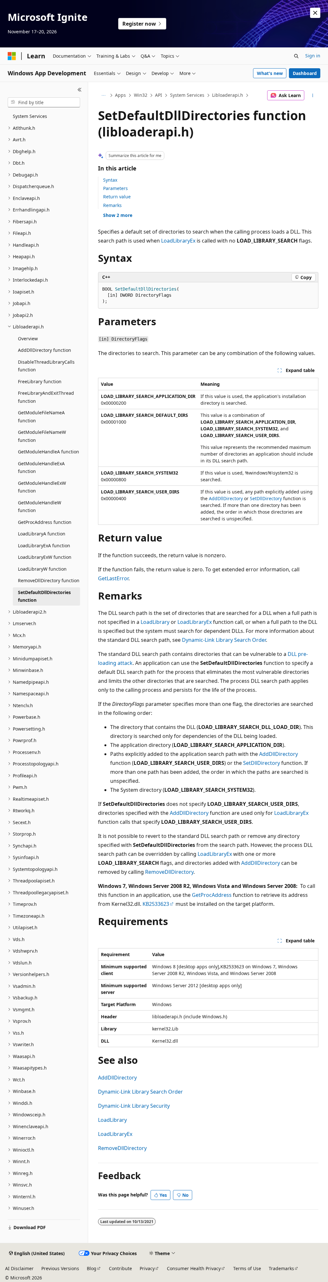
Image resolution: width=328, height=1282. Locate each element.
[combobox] (44, 102)
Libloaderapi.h (227, 95)
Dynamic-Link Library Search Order (224, 639)
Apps (120, 95)
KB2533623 (156, 903)
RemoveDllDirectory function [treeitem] (48, 580)
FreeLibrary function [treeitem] (40, 381)
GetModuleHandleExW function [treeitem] (42, 487)
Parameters (115, 188)
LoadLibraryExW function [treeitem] (44, 557)
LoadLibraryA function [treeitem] (41, 534)
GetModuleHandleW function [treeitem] (39, 507)
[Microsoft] (12, 56)
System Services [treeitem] (30, 116)
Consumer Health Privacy (194, 1268)
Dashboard (305, 73)
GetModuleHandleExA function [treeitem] (41, 467)
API (158, 95)
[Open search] (296, 56)
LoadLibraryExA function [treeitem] (44, 545)
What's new (270, 73)
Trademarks (281, 1268)
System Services (187, 95)
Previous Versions (60, 1268)
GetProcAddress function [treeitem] (44, 522)
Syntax (110, 180)
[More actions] (312, 95)
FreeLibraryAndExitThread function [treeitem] (46, 397)
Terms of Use (247, 1268)
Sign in (312, 56)
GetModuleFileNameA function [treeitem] (41, 416)
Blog (91, 1268)
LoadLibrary (155, 621)
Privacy (147, 1268)
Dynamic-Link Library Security (134, 1105)
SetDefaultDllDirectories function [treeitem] (44, 596)
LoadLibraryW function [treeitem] (42, 569)
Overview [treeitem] (28, 338)
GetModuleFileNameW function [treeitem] (42, 436)
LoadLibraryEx (178, 240)
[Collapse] (79, 90)
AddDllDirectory (226, 498)
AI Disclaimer (19, 1268)
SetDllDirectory (266, 498)
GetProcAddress (212, 894)
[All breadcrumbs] (103, 95)
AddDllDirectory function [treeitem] (44, 350)
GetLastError (113, 578)
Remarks (112, 205)
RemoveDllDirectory (169, 871)
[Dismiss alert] (315, 13)
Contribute (120, 1268)
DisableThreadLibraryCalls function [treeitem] (46, 366)
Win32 (140, 95)
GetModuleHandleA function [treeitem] (48, 452)
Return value (117, 197)
